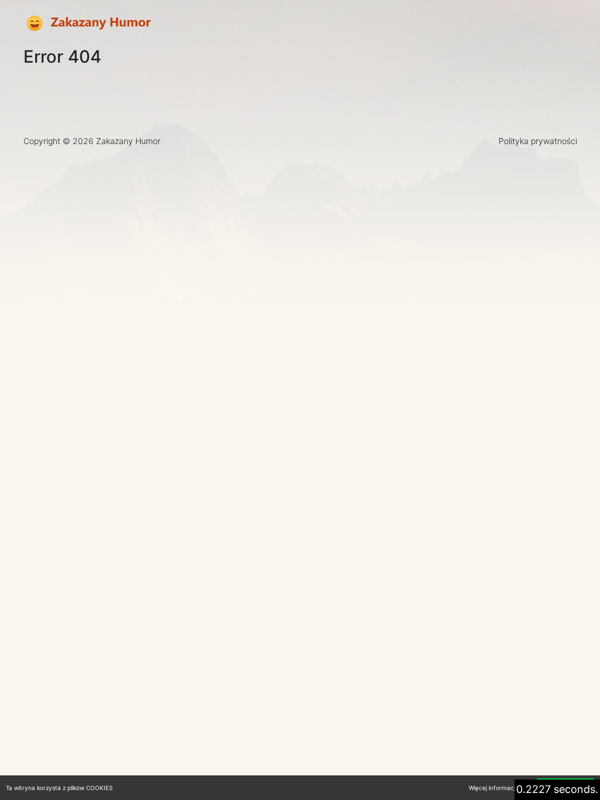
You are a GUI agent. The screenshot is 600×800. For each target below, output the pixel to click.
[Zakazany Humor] (87, 23)
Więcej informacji (492, 787)
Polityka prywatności (538, 141)
